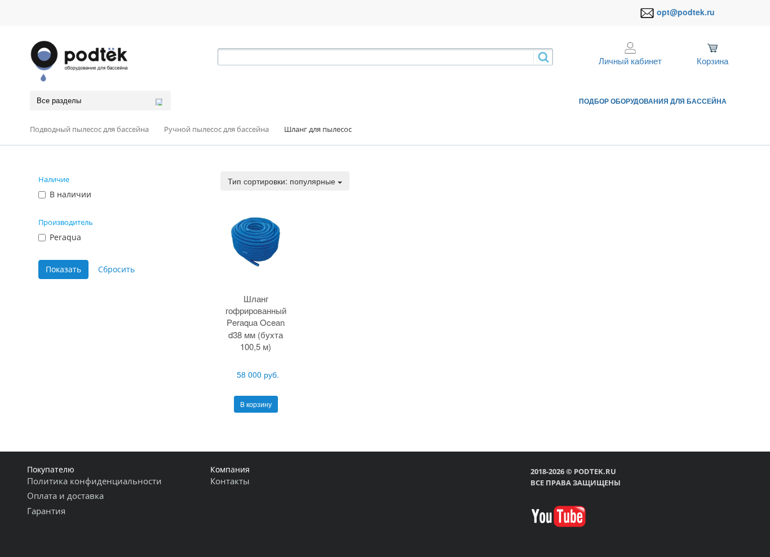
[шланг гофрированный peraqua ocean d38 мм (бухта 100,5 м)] (256, 242)
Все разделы (59, 100)
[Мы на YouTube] (558, 515)
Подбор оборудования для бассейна (653, 101)
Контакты (230, 481)
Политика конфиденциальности (94, 481)
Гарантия (46, 510)
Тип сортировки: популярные (283, 181)
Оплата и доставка (65, 495)
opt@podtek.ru (686, 11)
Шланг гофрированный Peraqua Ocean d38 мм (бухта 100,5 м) (255, 323)
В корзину (256, 404)
